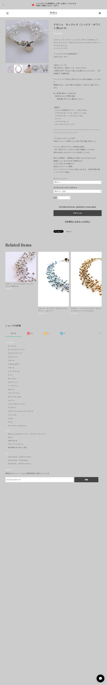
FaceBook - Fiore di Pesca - (20, 464)
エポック (11, 390)
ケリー (10, 375)
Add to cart (77, 213)
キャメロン (12, 379)
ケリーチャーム (14, 371)
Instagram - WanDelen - (18, 460)
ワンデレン (12, 408)
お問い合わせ (12, 441)
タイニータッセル (15, 397)
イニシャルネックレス (16, 404)
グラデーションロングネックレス (20, 411)
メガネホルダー (14, 364)
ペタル (10, 419)
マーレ (10, 422)
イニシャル (12, 415)
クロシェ (11, 368)
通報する (69, 232)
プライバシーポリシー (16, 444)
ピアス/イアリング (15, 353)
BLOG (10, 437)
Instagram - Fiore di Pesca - (20, 457)
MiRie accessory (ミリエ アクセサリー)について (26, 434)
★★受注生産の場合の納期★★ (65, 188)
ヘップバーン (13, 386)
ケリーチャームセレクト (17, 426)
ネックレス (12, 346)
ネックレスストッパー (16, 350)
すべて (13, 333)
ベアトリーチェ (14, 393)
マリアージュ (13, 382)
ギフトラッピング (60, 179)
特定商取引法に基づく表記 (17, 448)
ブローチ (11, 361)
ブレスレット (13, 357)
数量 (55, 198)
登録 (86, 480)
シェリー (11, 400)
